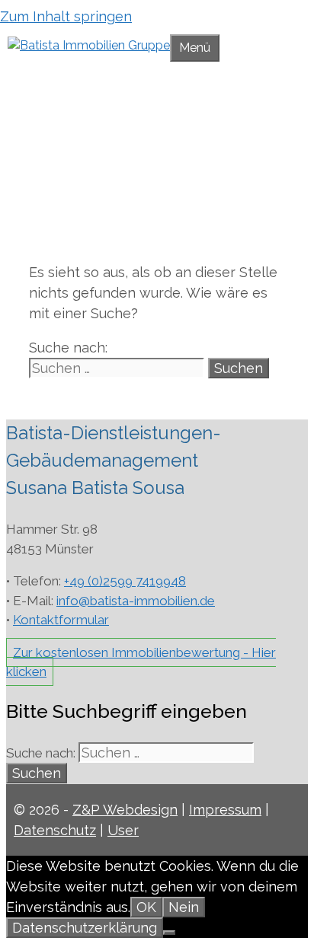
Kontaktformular (61, 619)
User (123, 830)
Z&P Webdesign (125, 810)
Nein (183, 907)
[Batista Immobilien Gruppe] (89, 45)
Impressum (225, 810)
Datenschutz (55, 830)
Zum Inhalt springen (66, 16)
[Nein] (169, 932)
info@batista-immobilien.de (135, 600)
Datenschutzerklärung (84, 928)
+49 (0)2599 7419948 (125, 580)
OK (146, 907)
